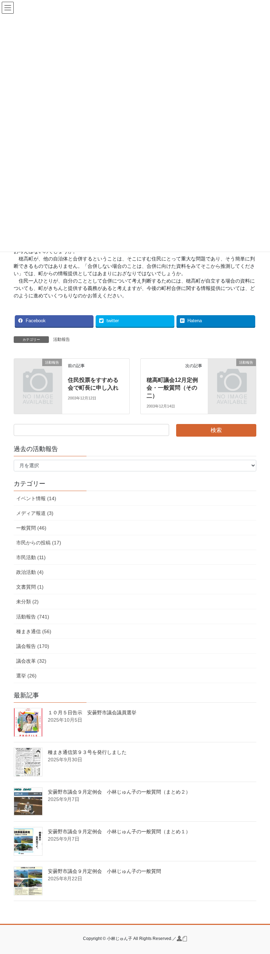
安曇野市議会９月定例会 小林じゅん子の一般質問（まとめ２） (119, 792)
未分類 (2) (27, 601)
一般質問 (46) (31, 528)
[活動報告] (38, 373)
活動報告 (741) (32, 617)
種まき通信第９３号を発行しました (87, 752)
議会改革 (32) (31, 661)
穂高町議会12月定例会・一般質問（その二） (172, 388)
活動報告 (61, 339)
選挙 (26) (26, 675)
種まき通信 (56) (33, 631)
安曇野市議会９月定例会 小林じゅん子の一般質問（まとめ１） (119, 831)
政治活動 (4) (30, 572)
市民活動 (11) (31, 557)
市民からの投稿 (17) (38, 542)
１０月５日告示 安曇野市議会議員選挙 (92, 712)
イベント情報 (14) (36, 498)
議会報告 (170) (32, 646)
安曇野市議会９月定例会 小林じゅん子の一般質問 (104, 871)
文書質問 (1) (30, 587)
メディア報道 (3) (34, 513)
